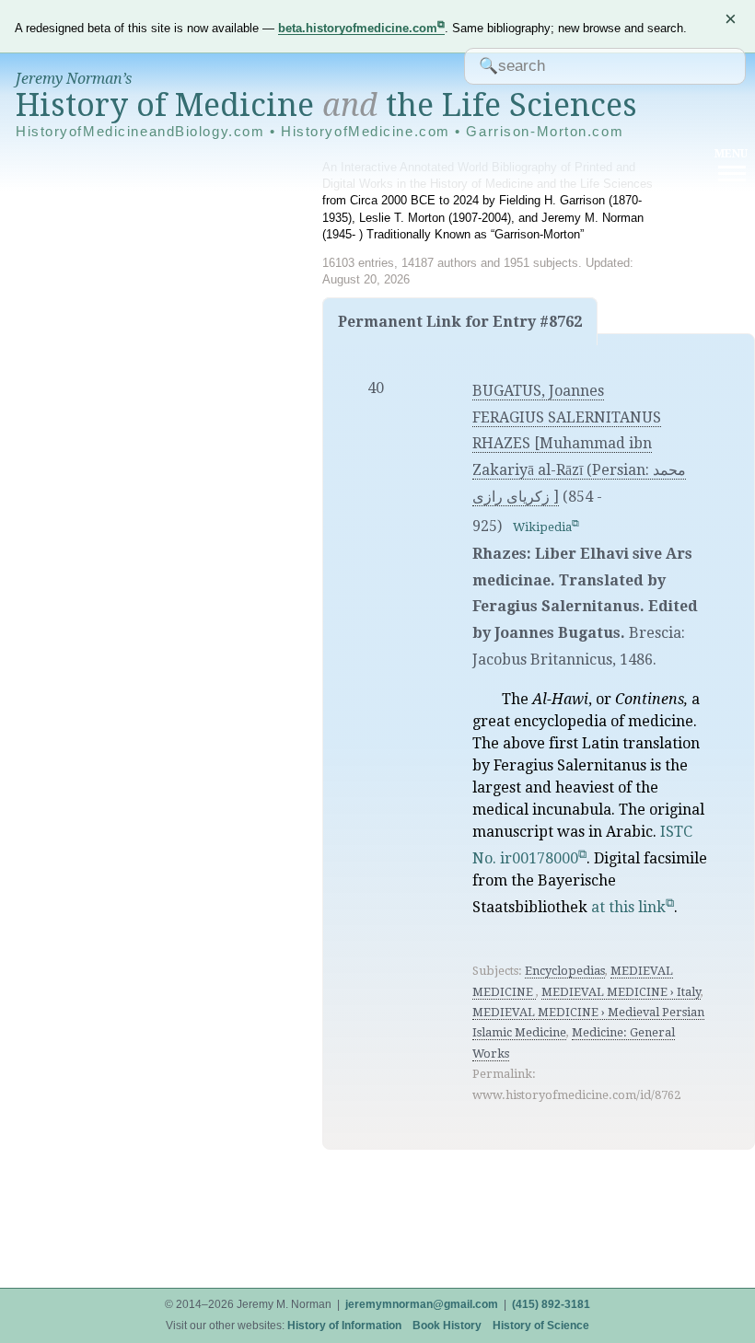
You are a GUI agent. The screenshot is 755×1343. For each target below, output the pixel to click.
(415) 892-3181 (551, 1304)
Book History (447, 1325)
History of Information (344, 1325)
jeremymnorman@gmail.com (421, 1304)
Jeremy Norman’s (74, 78)
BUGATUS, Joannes (538, 390)
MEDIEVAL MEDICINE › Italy (621, 992)
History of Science (541, 1325)
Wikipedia (542, 527)
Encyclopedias (565, 971)
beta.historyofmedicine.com (357, 28)
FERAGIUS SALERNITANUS (566, 417)
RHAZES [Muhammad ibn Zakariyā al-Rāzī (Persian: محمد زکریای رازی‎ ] (579, 469)
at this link (628, 907)
